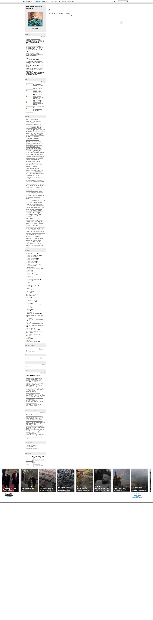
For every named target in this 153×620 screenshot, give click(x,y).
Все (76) (43, 36)
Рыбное (28, 280)
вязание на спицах (37, 135)
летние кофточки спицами (37, 181)
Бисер (28, 311)
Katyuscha (39, 414)
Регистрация (40, 1)
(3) (41, 100)
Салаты (28, 273)
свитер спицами (36, 222)
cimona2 (36, 375)
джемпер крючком (37, 145)
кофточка (38, 172)
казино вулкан (30, 164)
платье (32, 200)
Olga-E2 (34, 384)
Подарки (28, 306)
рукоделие (29, 218)
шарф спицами (39, 245)
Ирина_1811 (40, 426)
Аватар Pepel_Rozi (35, 19)
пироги (40, 198)
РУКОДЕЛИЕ (29, 295)
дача (41, 141)
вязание (29, 126)
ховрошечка (34, 405)
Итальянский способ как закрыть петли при (39, 85)
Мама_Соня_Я (29, 396)
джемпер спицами (33, 147)
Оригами (28, 307)
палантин (33, 198)
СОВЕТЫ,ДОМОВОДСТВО (32, 314)
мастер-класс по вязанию (34, 185)
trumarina (42, 422)
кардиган (29, 166)
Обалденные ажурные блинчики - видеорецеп (39, 97)
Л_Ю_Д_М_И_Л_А (38, 394)
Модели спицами (30, 256)
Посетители (37, 464)
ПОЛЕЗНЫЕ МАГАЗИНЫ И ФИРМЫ (35, 325)
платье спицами (32, 202)
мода (36, 187)
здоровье (39, 158)
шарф (33, 245)
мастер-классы (30, 187)
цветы (32, 240)
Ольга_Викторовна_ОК (31, 432)
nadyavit (31, 422)
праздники (38, 209)
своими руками (32, 225)
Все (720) (43, 372)
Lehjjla (40, 416)
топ (41, 231)
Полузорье (28, 399)
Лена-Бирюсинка (30, 395)
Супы (27, 288)
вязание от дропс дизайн (32, 136)
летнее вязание (30, 180)
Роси (38, 432)
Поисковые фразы (38, 465)
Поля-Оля (33, 399)
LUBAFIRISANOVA (30, 383)
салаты (33, 220)
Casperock (34, 380)
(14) (43, 106)
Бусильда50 (37, 388)
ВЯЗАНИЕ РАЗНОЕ (31, 258)
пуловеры (37, 213)
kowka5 (37, 419)
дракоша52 (28, 389)
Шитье (28, 297)
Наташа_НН (37, 431)
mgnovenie (41, 383)
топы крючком (38, 233)
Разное (28, 270)
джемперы (29, 149)
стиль (27, 366)
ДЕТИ (27, 335)
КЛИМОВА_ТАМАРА (31, 391)
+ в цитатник (67, 13)
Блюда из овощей (30, 274)
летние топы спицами (31, 182)
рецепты (33, 216)
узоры (34, 236)
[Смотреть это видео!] (29, 86)
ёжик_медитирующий (31, 423)
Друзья (32, 6)
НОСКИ (28, 119)
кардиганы (35, 168)
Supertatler (28, 385)
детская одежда (30, 143)
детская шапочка (38, 143)
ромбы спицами (40, 216)
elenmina (32, 419)
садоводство (28, 220)
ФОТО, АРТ (28, 338)
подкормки (40, 202)
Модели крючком (30, 259)
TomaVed (36, 418)
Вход (46, 1)
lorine (39, 382)
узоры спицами (37, 238)
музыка (41, 192)
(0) (43, 40)
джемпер (29, 145)
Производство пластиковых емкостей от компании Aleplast (34, 39)
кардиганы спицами (33, 170)
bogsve (39, 379)
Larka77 (37, 416)
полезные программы (30, 205)
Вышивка (28, 303)
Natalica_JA (28, 384)
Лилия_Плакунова (30, 428)
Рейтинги (54, 1)
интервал (39, 435)
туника (34, 234)
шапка (33, 242)
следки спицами (30, 227)
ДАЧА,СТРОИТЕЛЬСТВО (32, 329)
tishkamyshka (37, 422)
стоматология (32, 228)
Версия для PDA (137, 495)
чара (27, 438)
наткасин (28, 437)
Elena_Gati (28, 414)
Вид (115, 1)
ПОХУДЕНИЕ (29, 337)
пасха (37, 198)
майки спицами (33, 184)
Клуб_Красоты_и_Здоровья (33, 393)
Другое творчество (31, 300)
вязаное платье (36, 141)
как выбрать (38, 164)
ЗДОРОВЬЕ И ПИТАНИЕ (32, 294)
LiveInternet (28, 2)
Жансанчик (28, 390)
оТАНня (28, 398)
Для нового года (30, 301)
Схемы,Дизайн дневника (32, 341)
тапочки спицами (34, 231)
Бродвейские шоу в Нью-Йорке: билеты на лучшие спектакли (34, 62)
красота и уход (35, 175)
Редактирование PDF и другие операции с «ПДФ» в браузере (34, 46)
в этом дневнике (31, 351)
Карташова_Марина (31, 427)
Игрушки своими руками (32, 304)
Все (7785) (42, 412)
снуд (36, 227)
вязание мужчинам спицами (39, 131)
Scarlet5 (38, 384)
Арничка (34, 386)
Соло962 (39, 434)
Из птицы (28, 276)
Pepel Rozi (26, 8)
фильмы (28, 240)
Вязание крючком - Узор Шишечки (38, 108)
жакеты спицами (37, 154)
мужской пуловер (36, 192)
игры (32, 163)
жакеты (28, 154)
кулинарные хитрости (36, 178)
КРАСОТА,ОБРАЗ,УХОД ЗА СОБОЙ (34, 315)
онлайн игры (31, 197)
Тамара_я (28, 405)
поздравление (30, 204)
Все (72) (43, 81)
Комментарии (38, 6)
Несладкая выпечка (31, 285)
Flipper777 (28, 382)
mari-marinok (39, 421)
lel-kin (35, 382)
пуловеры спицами (33, 215)
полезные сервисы (40, 205)
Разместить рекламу (137, 497)
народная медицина (32, 193)
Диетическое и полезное (32, 279)
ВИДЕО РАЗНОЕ (30, 332)
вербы (43, 434)
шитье (27, 247)
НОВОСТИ (28, 322)
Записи (27, 6)
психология (28, 210)
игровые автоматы (32, 160)
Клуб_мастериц (30, 394)
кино (42, 170)
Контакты (137, 496)
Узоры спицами (30, 262)
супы (27, 229)
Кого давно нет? (30, 378)
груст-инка (28, 435)
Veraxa (40, 418)
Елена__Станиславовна (38, 389)
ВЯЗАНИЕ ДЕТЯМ (31, 261)
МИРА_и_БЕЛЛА (37, 396)
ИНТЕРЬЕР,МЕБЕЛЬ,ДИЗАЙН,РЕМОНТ (35, 319)
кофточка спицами (32, 173)
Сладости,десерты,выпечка (33, 268)
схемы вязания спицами (35, 229)
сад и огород (37, 218)
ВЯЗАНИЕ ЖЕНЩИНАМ (32, 255)
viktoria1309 (29, 386)
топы (33, 233)
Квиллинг (28, 309)
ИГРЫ (27, 318)
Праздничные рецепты (32, 283)
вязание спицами (32, 138)
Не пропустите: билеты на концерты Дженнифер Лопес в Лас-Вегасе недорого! (35, 70)
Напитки (28, 286)
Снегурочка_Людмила (31, 404)
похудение (32, 209)
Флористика (29, 312)
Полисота (40, 398)
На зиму (28, 282)
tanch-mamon (39, 385)
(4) (41, 88)
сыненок (39, 404)
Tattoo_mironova (30, 418)
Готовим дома (29, 267)
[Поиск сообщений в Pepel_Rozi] (41, 349)
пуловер (34, 211)
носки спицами (35, 195)
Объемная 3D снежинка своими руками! (38, 103)
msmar (27, 422)
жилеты (36, 156)
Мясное (28, 277)
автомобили (35, 119)
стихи (27, 228)
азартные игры (31, 121)
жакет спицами (39, 152)
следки (40, 225)
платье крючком (40, 200)
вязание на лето (31, 133)
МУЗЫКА (28, 340)
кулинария (30, 177)
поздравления (38, 204)
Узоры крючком (30, 265)
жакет (31, 152)
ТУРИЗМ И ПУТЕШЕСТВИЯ (33, 331)
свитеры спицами (37, 223)
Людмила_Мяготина (39, 395)
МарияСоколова (30, 431)
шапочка (34, 243)
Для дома (28, 298)
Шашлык (28, 289)
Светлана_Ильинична (31, 403)
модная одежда (34, 189)
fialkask (39, 380)
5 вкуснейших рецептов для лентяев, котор (37, 91)
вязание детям (35, 128)
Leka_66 (28, 417)
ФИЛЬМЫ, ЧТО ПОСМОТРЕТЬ (33, 324)
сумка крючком (39, 228)
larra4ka (28, 421)
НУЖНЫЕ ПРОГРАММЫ (32, 334)
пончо (40, 207)
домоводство (37, 151)
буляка (32, 388)
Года (42, 388)
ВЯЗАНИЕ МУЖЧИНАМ (32, 264)
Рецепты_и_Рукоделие (31, 400)
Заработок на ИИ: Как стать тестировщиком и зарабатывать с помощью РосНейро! (34, 54)
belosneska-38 (33, 379)
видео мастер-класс (37, 124)
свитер (28, 222)
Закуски (28, 271)
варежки (32, 122)
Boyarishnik (28, 380)
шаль (35, 240)
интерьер (37, 163)
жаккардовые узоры (30, 156)
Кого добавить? (38, 378)
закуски (33, 158)
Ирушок (33, 390)
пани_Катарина (34, 398)
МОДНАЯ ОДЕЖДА (30, 328)
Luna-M (37, 383)
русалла (41, 401)
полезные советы (32, 207)
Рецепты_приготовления (32, 401)
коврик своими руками (30, 171)
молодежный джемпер (37, 191)
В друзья (36, 28)
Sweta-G (33, 385)
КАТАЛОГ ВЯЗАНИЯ (31, 253)
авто (32, 119)
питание (27, 200)
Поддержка (112, 1)
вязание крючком (32, 130)
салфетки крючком (40, 220)
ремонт (28, 216)
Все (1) (43, 364)
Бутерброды (29, 291)
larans (32, 382)
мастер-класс (40, 184)
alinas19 (28, 379)
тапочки (28, 231)
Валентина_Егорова (31, 424)
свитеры (28, 223)
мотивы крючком (29, 192)
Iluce (39, 375)
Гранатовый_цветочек (31, 426)
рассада (43, 214)
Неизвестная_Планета (31, 448)
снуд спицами (41, 227)
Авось (62, 1)
